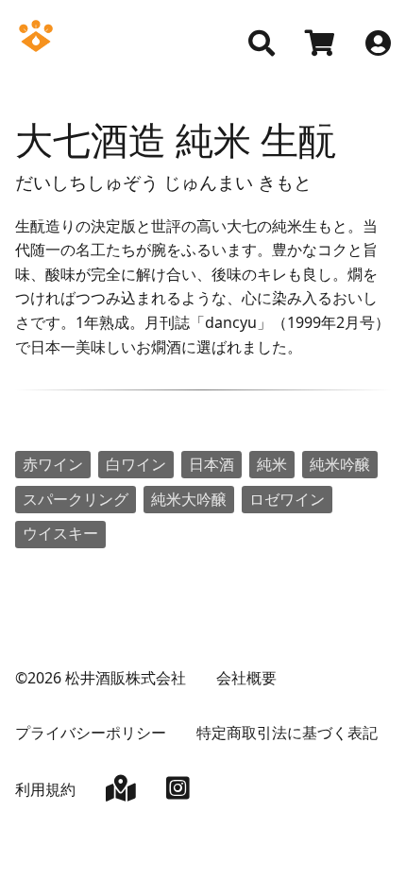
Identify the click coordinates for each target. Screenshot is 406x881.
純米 (272, 464)
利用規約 (45, 789)
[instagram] (178, 792)
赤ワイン (53, 464)
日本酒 (211, 464)
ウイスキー (60, 533)
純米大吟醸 (189, 499)
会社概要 (246, 677)
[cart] (320, 45)
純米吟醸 (340, 464)
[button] (261, 43)
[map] (121, 792)
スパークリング (75, 499)
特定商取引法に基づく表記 (287, 732)
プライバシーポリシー (90, 732)
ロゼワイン (287, 499)
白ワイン (136, 464)
